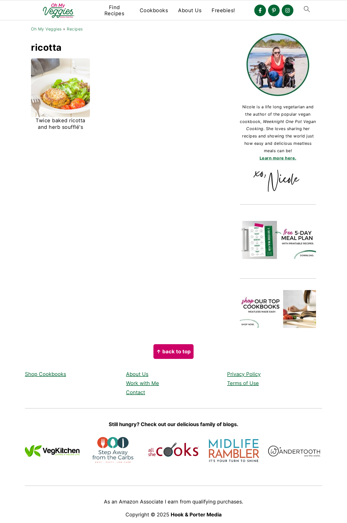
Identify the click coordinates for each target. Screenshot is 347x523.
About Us (189, 10)
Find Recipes (114, 10)
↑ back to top (173, 351)
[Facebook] (260, 10)
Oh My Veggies (46, 28)
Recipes (75, 28)
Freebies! (223, 10)
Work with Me (142, 383)
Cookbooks (154, 10)
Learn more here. (278, 158)
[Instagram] (287, 10)
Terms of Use (243, 383)
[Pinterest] (274, 10)
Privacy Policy (244, 374)
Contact (135, 392)
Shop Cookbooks (45, 374)
